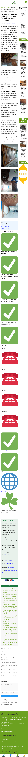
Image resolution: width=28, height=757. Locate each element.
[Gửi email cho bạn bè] (8, 580)
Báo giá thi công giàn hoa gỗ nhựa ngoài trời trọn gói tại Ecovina (10, 612)
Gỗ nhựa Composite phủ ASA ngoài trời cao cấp (23, 26)
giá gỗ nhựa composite (6, 651)
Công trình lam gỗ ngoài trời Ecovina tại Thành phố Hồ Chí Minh (10, 600)
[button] (1, 2)
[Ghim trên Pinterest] (11, 580)
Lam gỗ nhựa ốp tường (6, 654)
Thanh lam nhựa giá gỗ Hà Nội (8, 669)
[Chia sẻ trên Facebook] (6, 580)
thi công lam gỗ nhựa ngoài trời (8, 675)
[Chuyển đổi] (26, 10)
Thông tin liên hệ (5, 228)
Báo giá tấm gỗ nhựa (8, 648)
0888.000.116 (12, 367)
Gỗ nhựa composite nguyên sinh (23, 14)
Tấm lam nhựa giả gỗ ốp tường (8, 662)
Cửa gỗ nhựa (22, 11)
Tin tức (8, 7)
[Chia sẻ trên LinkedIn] (13, 580)
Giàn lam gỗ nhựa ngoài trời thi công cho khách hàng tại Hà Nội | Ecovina (10, 623)
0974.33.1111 (5, 367)
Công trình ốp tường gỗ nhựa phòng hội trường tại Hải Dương (10, 635)
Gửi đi (9, 696)
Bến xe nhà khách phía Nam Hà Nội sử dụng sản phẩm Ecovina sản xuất (10, 590)
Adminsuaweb (15, 23)
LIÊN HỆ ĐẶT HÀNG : (6, 226)
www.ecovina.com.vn (6, 491)
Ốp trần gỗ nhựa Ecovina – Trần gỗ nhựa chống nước (24, 53)
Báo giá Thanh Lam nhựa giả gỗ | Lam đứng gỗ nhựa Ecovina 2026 (10, 617)
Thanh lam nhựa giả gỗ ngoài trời (8, 672)
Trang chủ (3, 7)
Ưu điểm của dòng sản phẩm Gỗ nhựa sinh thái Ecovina (23, 109)
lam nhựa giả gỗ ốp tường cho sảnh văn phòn (7, 658)
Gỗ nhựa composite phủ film (23, 33)
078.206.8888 (5, 388)
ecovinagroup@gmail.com (10, 450)
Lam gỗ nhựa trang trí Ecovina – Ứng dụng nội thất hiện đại (23, 91)
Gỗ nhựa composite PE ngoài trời (23, 19)
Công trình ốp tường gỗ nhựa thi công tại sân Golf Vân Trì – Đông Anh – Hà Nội (10, 629)
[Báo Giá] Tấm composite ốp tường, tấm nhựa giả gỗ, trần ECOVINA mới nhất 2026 (10, 606)
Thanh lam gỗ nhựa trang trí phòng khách (9, 666)
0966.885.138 (5, 409)
